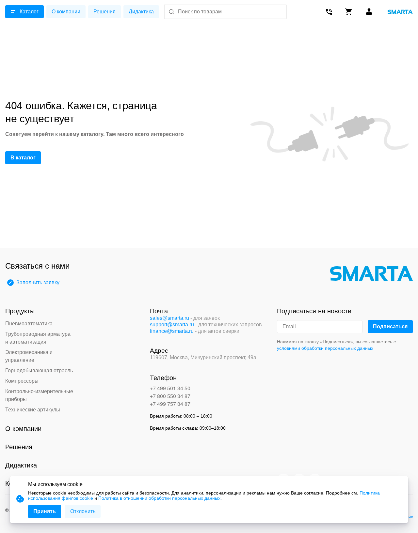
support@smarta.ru (172, 324)
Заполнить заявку (37, 282)
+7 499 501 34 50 (170, 388)
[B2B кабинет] (369, 11)
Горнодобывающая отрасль (39, 370)
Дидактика (141, 11)
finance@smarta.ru (172, 331)
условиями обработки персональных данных (325, 348)
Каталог (29, 11)
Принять (44, 511)
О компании (66, 11)
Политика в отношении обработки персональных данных (159, 498)
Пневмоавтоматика (29, 323)
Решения (104, 11)
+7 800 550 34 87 (170, 396)
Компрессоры (22, 381)
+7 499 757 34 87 (170, 403)
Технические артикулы (32, 409)
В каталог (23, 157)
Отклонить (82, 511)
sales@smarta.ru (169, 318)
